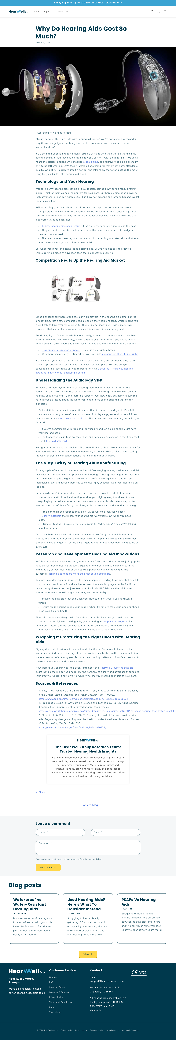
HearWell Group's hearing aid (117, 667)
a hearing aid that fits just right (119, 354)
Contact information (130, 1030)
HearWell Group (51, 1030)
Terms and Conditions (60, 1002)
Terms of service (97, 1030)
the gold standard (56, 441)
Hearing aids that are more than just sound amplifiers (79, 573)
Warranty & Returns (59, 992)
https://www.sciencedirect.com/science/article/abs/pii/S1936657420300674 (83, 699)
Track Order (55, 1012)
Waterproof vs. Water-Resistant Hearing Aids (29, 904)
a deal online (90, 161)
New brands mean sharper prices (61, 350)
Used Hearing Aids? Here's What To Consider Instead (86, 904)
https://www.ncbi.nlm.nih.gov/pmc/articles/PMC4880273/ (72, 727)
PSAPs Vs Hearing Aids (139, 902)
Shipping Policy (57, 987)
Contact (53, 977)
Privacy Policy (56, 997)
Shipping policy (113, 1030)
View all (88, 954)
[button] (47, 12)
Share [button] (42, 792)
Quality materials (51, 515)
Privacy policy (81, 1030)
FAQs (52, 982)
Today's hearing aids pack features (62, 226)
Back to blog (90, 805)
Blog (51, 1007)
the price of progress (115, 621)
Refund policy (67, 1030)
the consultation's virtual (72, 418)
